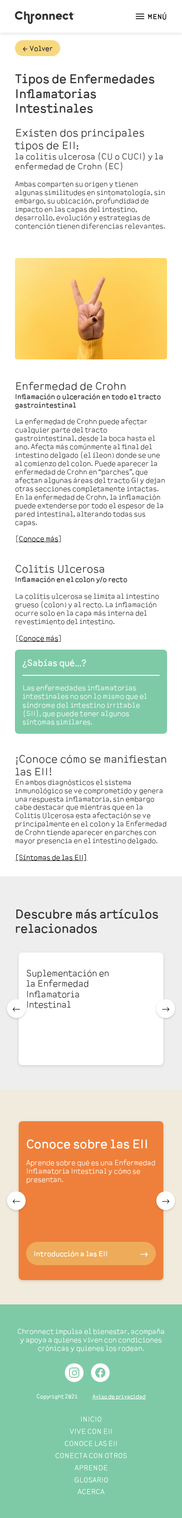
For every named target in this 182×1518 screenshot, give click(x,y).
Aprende (91, 1467)
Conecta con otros (91, 1455)
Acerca (91, 1491)
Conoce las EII (91, 1443)
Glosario (91, 1479)
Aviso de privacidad (119, 1396)
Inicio (91, 1418)
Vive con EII (91, 1430)
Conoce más (38, 538)
